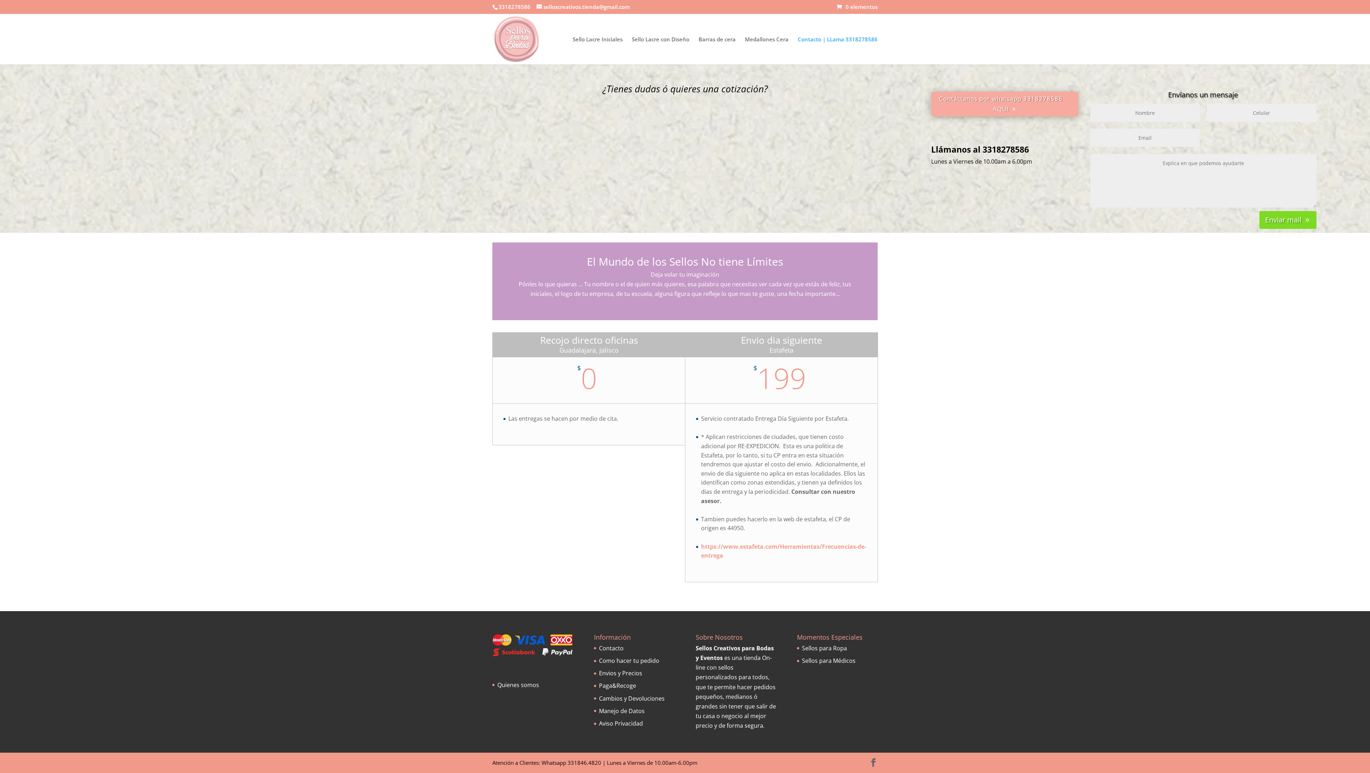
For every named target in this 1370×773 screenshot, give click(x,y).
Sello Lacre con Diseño (660, 40)
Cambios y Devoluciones (632, 698)
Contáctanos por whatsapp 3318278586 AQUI (1000, 103)
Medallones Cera (766, 40)
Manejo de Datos (622, 711)
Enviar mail (1283, 220)
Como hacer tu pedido (629, 661)
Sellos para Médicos (829, 661)
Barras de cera (717, 40)
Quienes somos (518, 685)
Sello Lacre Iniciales (598, 40)
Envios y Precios (620, 673)
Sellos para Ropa (824, 648)
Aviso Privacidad (621, 723)
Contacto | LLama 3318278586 (838, 40)
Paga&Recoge (617, 686)
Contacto (611, 648)
